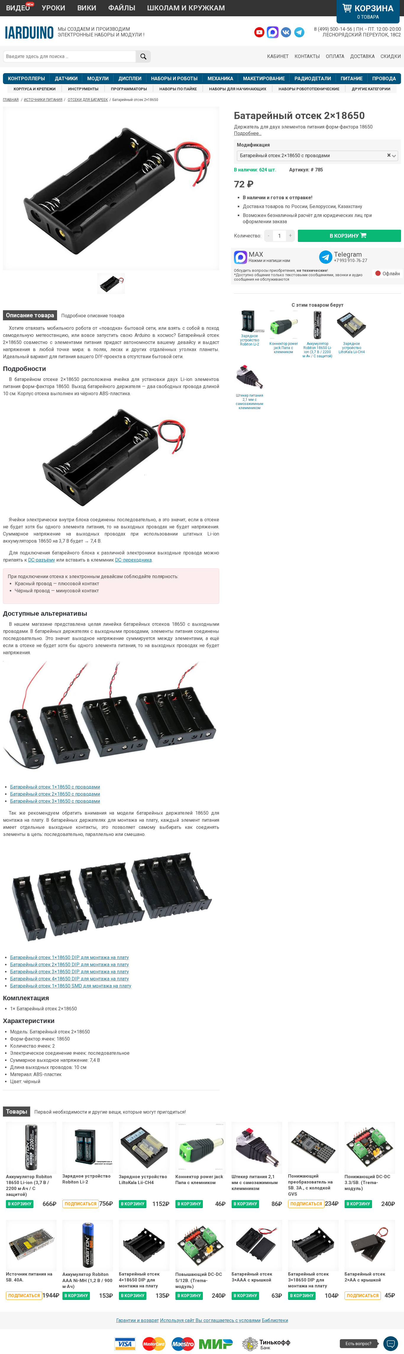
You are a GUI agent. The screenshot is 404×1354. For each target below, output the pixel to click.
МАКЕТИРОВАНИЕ (264, 78)
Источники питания (43, 100)
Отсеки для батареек (88, 100)
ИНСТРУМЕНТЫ (83, 89)
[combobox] (359, 156)
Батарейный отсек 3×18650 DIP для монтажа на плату (69, 972)
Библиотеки (275, 1320)
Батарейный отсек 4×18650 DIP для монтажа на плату (69, 979)
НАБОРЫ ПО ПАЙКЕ (178, 89)
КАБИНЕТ (278, 56)
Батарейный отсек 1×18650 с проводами (55, 787)
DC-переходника (133, 560)
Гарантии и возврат (137, 1320)
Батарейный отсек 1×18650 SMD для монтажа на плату (70, 986)
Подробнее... (247, 133)
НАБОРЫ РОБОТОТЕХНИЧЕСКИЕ (309, 89)
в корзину (344, 235)
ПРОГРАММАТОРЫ (129, 89)
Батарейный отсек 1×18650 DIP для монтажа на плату (69, 957)
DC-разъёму (41, 560)
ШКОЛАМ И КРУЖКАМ (186, 8)
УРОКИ (53, 8)
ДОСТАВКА (362, 56)
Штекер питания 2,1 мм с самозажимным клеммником (249, 401)
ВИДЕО (18, 8)
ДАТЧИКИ (66, 78)
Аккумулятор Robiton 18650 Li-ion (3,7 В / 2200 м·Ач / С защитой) (317, 350)
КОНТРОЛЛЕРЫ (26, 78)
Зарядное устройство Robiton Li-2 (249, 340)
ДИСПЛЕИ (129, 78)
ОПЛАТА (335, 56)
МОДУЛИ (98, 78)
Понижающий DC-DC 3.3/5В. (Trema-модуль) (367, 1182)
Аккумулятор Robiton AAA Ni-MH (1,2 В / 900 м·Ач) (87, 1280)
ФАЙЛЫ (121, 8)
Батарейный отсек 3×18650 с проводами (55, 801)
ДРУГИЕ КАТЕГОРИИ (371, 89)
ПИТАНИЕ (352, 78)
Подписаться (80, 1204)
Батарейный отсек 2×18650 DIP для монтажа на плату (69, 964)
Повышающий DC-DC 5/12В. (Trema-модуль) (198, 1280)
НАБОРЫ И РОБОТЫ (174, 78)
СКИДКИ (391, 56)
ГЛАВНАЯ (11, 100)
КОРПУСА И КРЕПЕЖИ (35, 89)
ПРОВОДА (384, 78)
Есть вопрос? (358, 1343)
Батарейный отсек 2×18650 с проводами (55, 794)
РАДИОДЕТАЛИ (313, 78)
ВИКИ (86, 8)
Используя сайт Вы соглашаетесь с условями (210, 1320)
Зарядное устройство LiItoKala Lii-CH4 (352, 348)
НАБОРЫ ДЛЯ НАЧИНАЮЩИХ (237, 89)
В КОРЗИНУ (19, 1204)
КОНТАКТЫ (307, 56)
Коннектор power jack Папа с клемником (283, 348)
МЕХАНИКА (220, 78)
